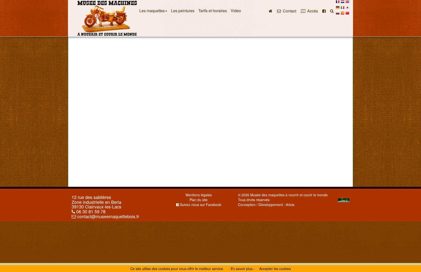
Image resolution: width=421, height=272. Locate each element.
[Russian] (338, 14)
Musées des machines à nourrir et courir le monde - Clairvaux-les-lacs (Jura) (107, 18)
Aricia (290, 204)
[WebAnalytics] (248, 209)
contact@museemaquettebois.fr (107, 216)
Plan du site (199, 199)
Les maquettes (152, 10)
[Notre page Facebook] (324, 10)
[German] (338, 9)
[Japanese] (347, 9)
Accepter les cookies (275, 268)
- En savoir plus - (242, 268)
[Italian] (342, 9)
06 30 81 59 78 (90, 211)
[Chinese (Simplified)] (347, 14)
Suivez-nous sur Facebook (200, 204)
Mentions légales (199, 194)
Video (236, 10)
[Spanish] (342, 14)
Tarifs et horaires (212, 10)
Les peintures (182, 10)
